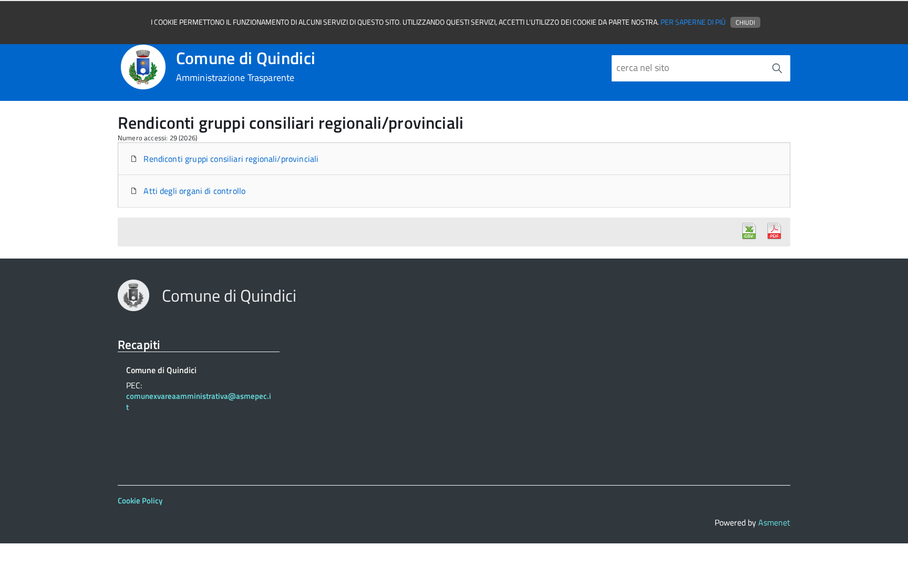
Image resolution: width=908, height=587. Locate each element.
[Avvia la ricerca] (777, 68)
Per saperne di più (693, 22)
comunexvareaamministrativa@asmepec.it (198, 402)
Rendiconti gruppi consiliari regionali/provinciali (229, 158)
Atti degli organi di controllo (193, 190)
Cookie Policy (140, 501)
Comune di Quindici (246, 66)
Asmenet (774, 522)
